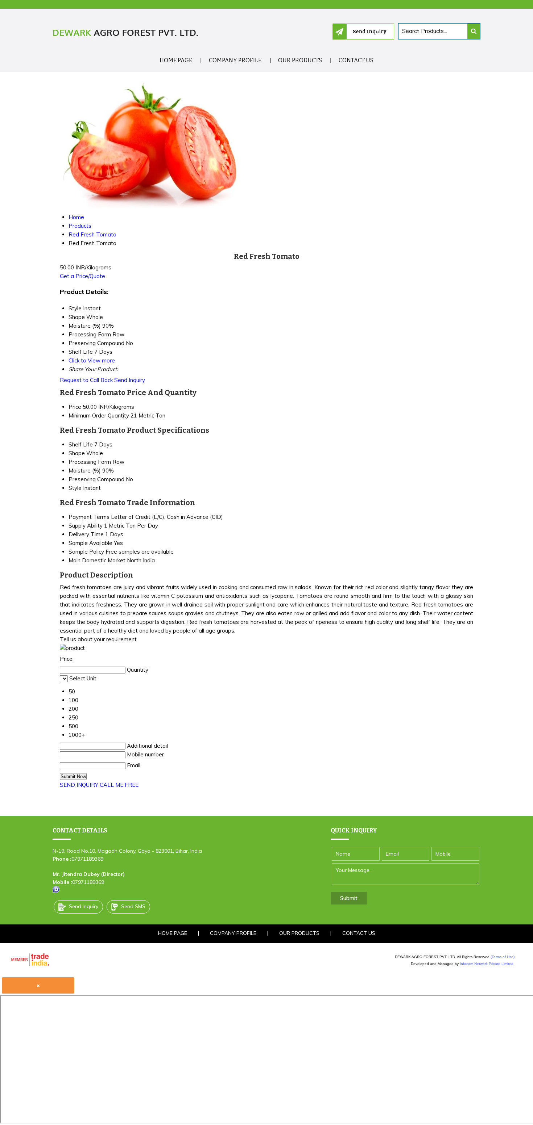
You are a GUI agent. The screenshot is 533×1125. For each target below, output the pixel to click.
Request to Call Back (86, 380)
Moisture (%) (85, 470)
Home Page (176, 60)
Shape (77, 453)
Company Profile (235, 60)
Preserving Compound (96, 479)
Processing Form (90, 461)
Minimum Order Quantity (99, 415)
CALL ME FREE (119, 784)
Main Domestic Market (97, 560)
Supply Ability (86, 525)
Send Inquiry (129, 380)
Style (75, 487)
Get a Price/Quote (82, 276)
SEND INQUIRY (79, 784)
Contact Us (356, 60)
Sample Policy (86, 551)
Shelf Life (81, 444)
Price (75, 406)
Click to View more (92, 360)
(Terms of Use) (503, 957)
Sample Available (90, 543)
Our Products (300, 60)
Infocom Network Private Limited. (487, 964)
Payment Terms (89, 516)
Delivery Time (86, 534)
